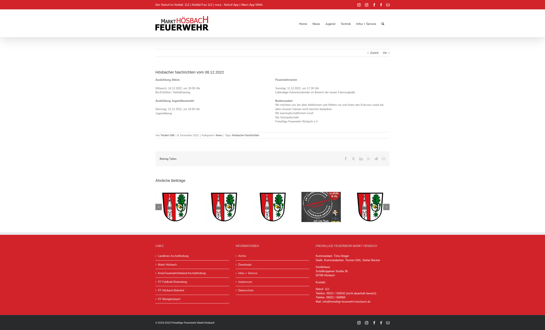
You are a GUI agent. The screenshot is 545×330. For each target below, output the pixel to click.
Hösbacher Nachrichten (245, 135)
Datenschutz (246, 290)
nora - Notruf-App (227, 4)
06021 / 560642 (335, 293)
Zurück (374, 52)
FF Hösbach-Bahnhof (171, 290)
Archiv (242, 256)
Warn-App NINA (251, 4)
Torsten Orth (168, 135)
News (219, 135)
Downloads (245, 264)
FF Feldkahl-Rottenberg (172, 281)
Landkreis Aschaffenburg (173, 256)
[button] (383, 23)
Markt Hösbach (167, 264)
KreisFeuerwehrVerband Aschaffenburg (182, 273)
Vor (385, 52)
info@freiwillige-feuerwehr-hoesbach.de (346, 301)
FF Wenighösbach (169, 299)
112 (327, 289)
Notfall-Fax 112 (202, 4)
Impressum (245, 281)
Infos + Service (247, 273)
